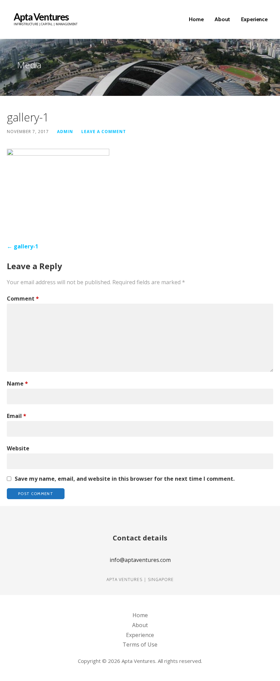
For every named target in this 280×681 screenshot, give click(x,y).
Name (17, 383)
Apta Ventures (41, 17)
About (222, 19)
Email (16, 416)
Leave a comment (103, 131)
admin (65, 131)
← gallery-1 (22, 246)
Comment (23, 298)
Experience (254, 19)
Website (18, 448)
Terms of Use (140, 644)
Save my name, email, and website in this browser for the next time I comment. (125, 478)
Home (196, 19)
